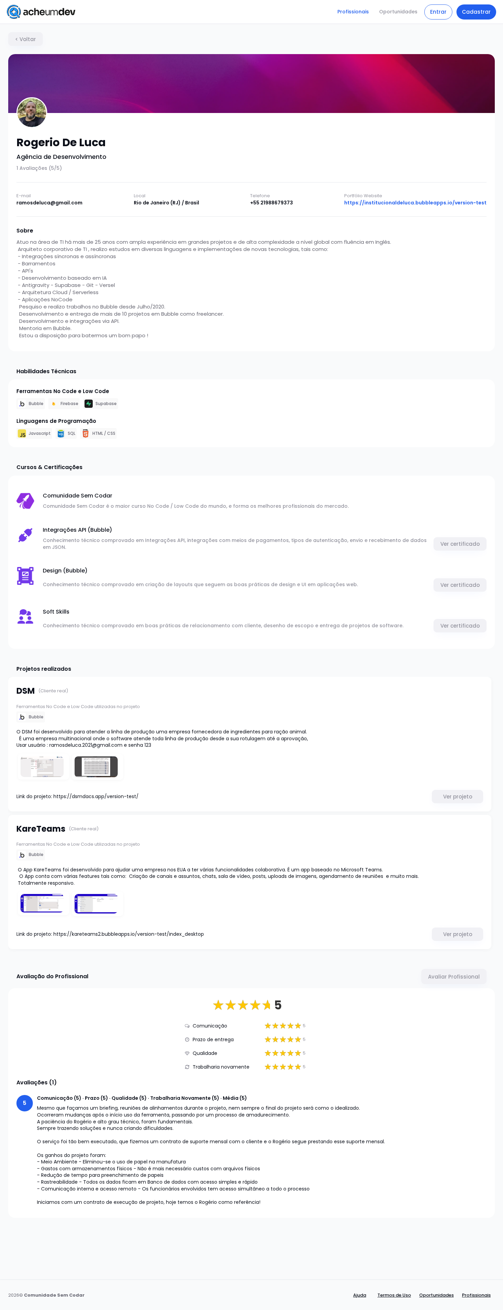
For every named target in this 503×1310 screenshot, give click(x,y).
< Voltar (25, 39)
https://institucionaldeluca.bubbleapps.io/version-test (415, 203)
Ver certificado (460, 543)
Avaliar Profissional (454, 976)
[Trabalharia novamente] (187, 1067)
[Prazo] (187, 1039)
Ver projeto (457, 796)
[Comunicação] (187, 1026)
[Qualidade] (187, 1053)
